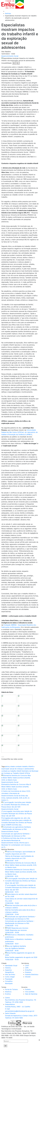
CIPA (26, 968)
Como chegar (10, 977)
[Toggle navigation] (32, 4)
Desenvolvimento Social (9, 56)
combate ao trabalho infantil (11, 771)
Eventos (8, 994)
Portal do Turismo (11, 989)
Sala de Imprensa (31, 994)
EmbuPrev (28, 970)
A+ (14, 63)
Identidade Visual (11, 965)
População (9, 979)
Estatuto (28, 972)
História (8, 968)
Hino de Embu (10, 974)
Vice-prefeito (29, 992)
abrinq (7, 766)
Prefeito (28, 989)
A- (18, 63)
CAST (27, 965)
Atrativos (8, 992)
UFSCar (27, 773)
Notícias (8, 13)
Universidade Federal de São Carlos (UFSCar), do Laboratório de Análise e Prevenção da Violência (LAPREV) (19, 432)
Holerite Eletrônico (31, 974)
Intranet (28, 977)
